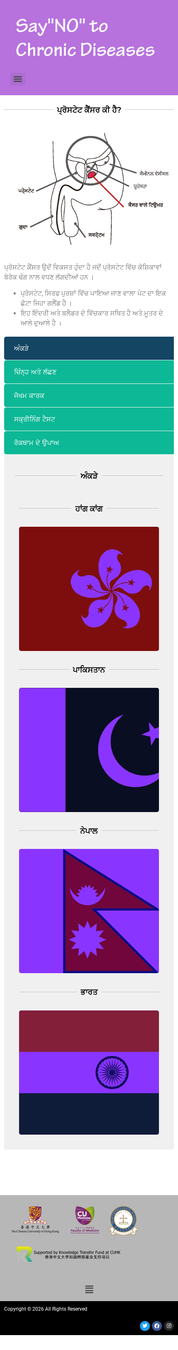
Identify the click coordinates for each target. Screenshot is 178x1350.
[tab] (89, 348)
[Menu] (17, 79)
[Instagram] (169, 1326)
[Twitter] (145, 1326)
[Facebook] (157, 1326)
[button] (89, 1289)
